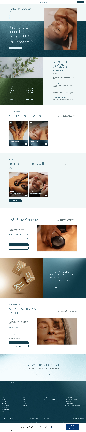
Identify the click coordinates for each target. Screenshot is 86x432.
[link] (18, 133)
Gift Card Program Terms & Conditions (71, 399)
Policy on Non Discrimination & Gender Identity (72, 405)
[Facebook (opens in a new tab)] (4, 418)
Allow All (72, 425)
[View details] (26, 144)
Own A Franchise (4, 401)
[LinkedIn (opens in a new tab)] (8, 418)
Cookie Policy (38, 418)
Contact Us (3, 411)
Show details (20, 430)
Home (3, 382)
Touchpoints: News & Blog (6, 405)
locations (6, 382)
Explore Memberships (47, 397)
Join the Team (4, 403)
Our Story (3, 397)
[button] (19, 227)
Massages (24, 397)
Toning (24, 401)
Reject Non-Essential (72, 428)
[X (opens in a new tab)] (6, 418)
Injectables (24, 403)
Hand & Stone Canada (5, 409)
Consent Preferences (46, 418)
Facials (24, 399)
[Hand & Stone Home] (43, 2)
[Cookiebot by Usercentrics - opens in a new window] (12, 430)
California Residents (68, 401)
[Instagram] (2, 418)
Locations (3, 399)
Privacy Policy (32, 418)
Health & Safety (4, 407)
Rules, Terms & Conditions (69, 403)
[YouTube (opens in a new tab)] (10, 418)
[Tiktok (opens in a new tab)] (12, 418)
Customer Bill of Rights (68, 397)
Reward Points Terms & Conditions (49, 399)
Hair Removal (25, 405)
